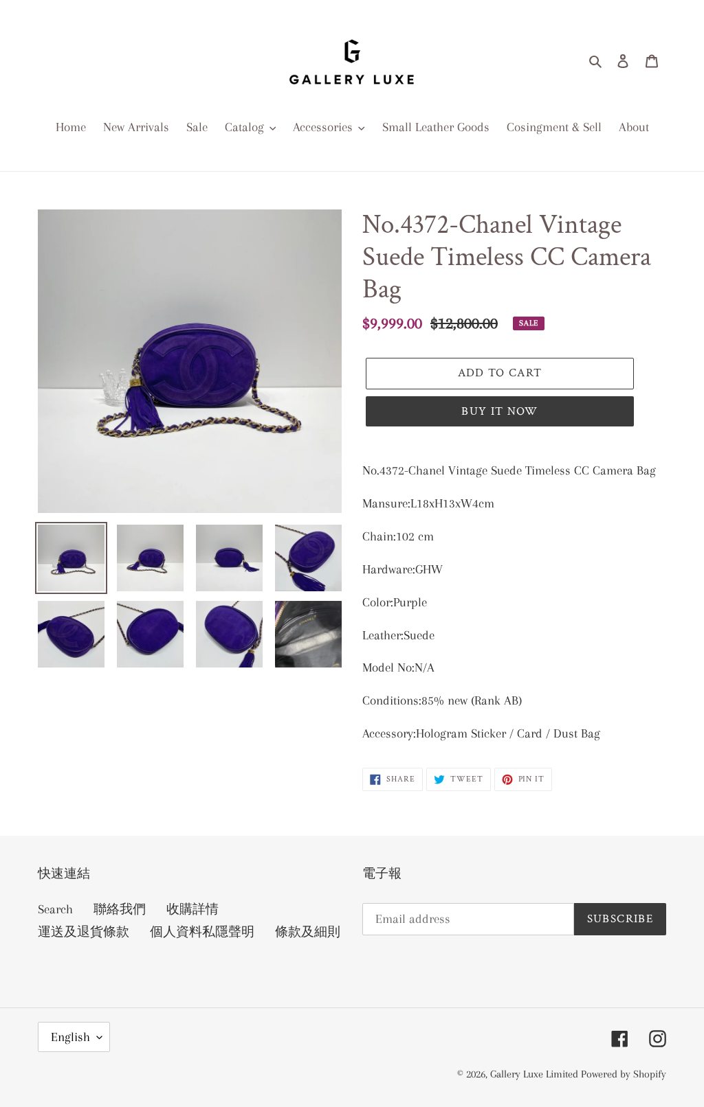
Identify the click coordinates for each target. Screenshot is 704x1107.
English (70, 1037)
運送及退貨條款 (83, 932)
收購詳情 (192, 909)
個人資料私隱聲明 (202, 932)
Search (55, 909)
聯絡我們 (120, 909)
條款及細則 (307, 932)
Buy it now (499, 411)
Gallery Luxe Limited (535, 1074)
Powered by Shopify (623, 1074)
